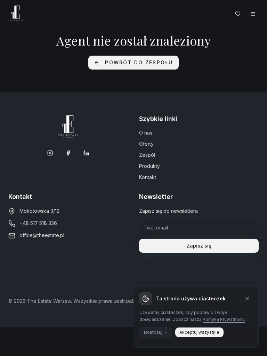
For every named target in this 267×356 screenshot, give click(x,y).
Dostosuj (153, 332)
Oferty (146, 144)
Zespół (147, 155)
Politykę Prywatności (224, 319)
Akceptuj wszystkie (199, 332)
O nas (145, 133)
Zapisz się (199, 246)
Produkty (149, 166)
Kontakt (147, 177)
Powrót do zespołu (139, 62)
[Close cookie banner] (247, 298)
